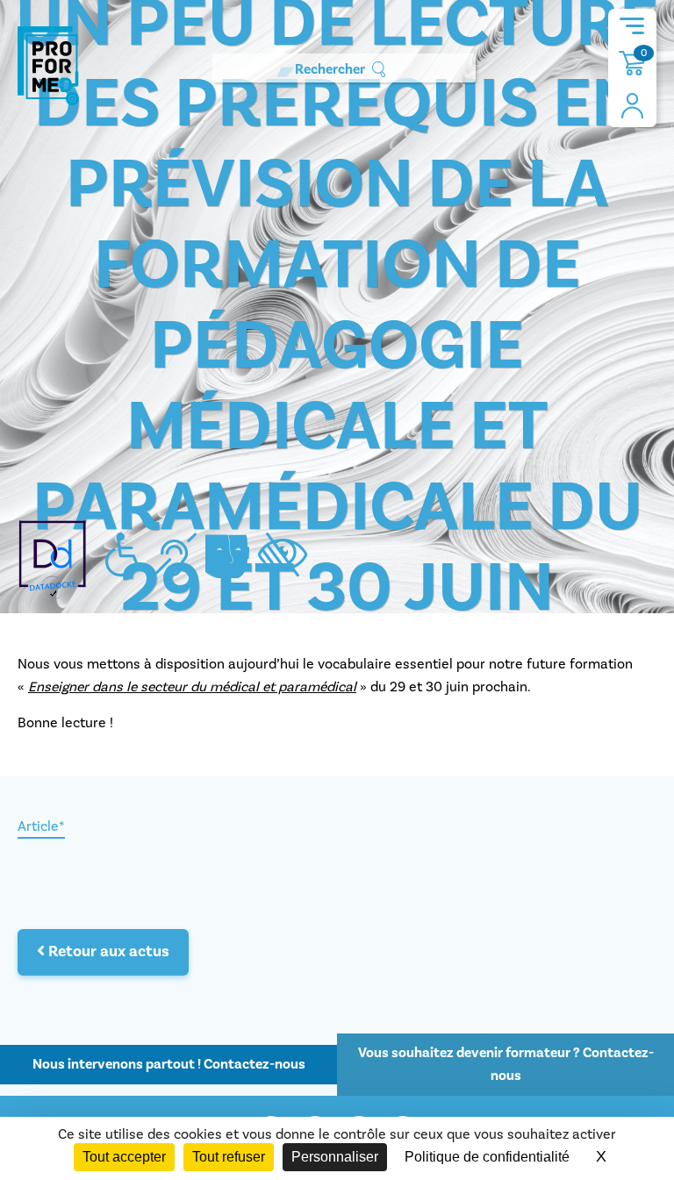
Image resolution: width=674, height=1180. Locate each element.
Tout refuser (228, 1156)
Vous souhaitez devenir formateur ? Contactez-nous (506, 1064)
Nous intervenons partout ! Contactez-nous (168, 1064)
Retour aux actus (107, 951)
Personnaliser (334, 1156)
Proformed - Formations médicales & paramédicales (48, 65)
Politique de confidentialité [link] (487, 1156)
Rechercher (330, 69)
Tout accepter (124, 1156)
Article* (41, 826)
